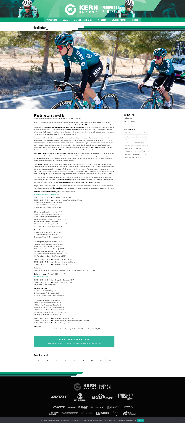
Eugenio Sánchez (129, 139)
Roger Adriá (136, 154)
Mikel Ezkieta (137, 148)
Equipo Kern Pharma (130, 136)
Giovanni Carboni (140, 139)
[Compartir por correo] (110, 360)
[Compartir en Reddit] (101, 360)
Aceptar (140, 420)
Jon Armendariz (136, 145)
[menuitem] (52, 20)
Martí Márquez (128, 148)
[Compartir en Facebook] (38, 360)
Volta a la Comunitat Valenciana (133, 157)
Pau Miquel (146, 151)
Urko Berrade (143, 154)
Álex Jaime (132, 133)
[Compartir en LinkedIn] (74, 360)
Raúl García (128, 154)
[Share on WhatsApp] (56, 360)
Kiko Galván (145, 145)
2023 (126, 133)
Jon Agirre (127, 145)
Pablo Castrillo (128, 151)
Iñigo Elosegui (139, 142)
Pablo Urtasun (137, 151)
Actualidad (128, 118)
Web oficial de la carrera (41, 194)
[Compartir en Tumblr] (83, 360)
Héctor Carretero (129, 142)
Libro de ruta (55, 194)
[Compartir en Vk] (92, 360)
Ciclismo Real (129, 121)
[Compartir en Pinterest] (65, 360)
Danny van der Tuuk (142, 133)
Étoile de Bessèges (142, 136)
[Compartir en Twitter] (47, 360)
